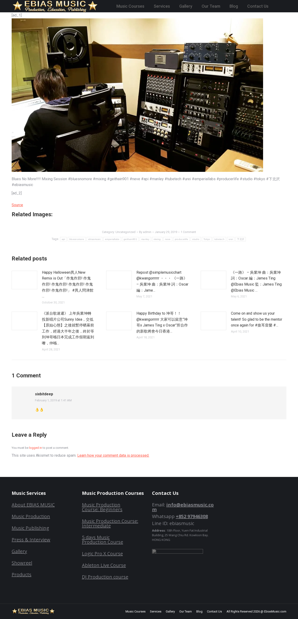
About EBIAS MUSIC (33, 505)
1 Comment (188, 232)
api (63, 239)
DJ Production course (105, 577)
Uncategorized (125, 232)
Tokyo (206, 239)
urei (231, 239)
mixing (157, 239)
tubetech (219, 239)
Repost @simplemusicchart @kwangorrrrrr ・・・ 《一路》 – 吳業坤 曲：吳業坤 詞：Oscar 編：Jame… (162, 281)
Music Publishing (30, 528)
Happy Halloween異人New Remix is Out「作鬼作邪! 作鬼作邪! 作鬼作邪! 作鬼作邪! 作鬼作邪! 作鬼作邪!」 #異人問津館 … (67, 284)
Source (17, 205)
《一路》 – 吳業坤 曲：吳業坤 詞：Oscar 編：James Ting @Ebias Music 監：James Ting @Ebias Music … (256, 281)
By (145, 232)
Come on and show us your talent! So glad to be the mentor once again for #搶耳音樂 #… (256, 319)
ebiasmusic (94, 239)
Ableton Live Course (104, 565)
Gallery (19, 551)
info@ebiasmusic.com (183, 507)
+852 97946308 (192, 516)
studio (195, 239)
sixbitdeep (44, 394)
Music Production (31, 516)
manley (145, 239)
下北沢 (240, 239)
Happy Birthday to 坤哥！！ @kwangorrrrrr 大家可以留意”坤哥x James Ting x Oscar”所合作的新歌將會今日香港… (162, 322)
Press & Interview (31, 539)
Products (21, 574)
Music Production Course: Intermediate (110, 523)
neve (168, 239)
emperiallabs (112, 239)
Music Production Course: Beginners (102, 507)
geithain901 (130, 239)
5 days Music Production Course (102, 539)
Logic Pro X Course (102, 553)
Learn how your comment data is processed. (113, 455)
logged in (35, 447)
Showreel (22, 563)
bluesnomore (76, 239)
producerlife (181, 239)
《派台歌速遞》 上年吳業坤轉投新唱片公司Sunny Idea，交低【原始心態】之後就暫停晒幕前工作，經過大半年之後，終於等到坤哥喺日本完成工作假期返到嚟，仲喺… (68, 328)
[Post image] (24, 280)
